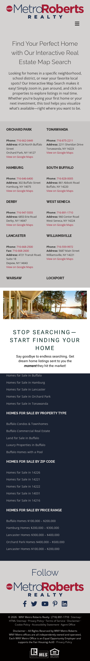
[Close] (82, 294)
